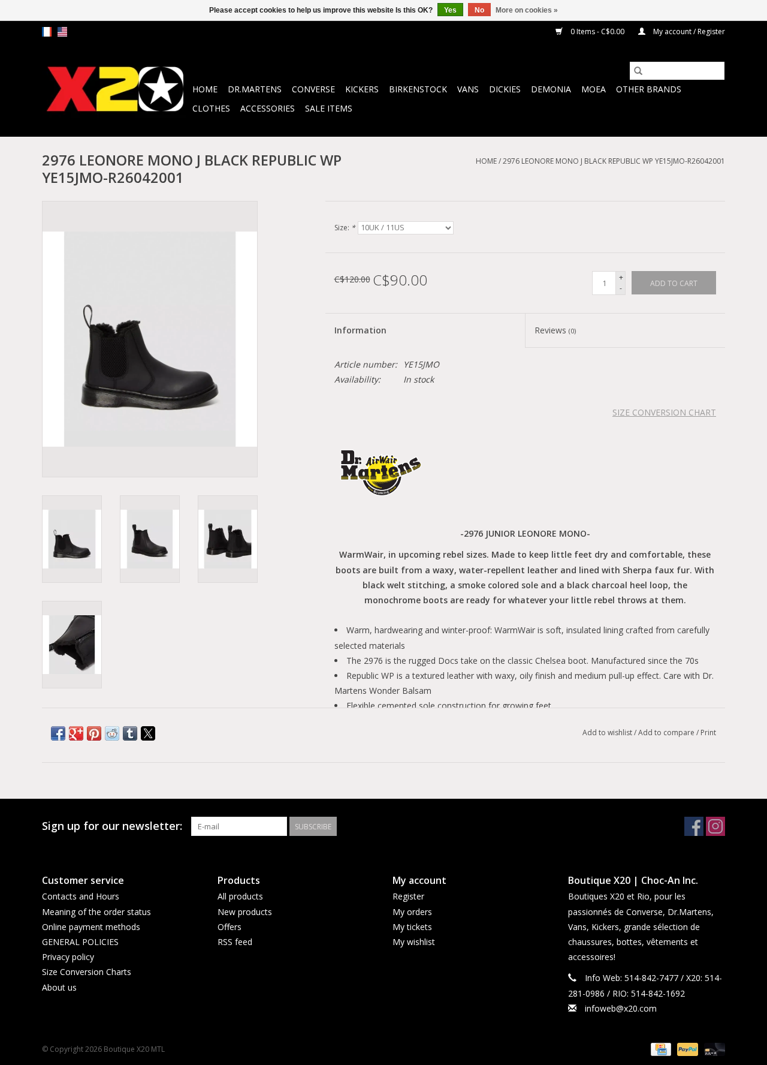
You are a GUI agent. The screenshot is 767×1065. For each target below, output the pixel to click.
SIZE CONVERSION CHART (664, 412)
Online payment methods (91, 926)
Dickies (505, 89)
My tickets (412, 926)
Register (408, 896)
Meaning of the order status (96, 911)
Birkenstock (418, 89)
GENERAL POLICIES (80, 941)
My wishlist (413, 941)
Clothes (211, 108)
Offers (229, 926)
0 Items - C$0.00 (597, 31)
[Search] (638, 70)
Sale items (328, 108)
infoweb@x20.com (621, 1008)
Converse (313, 89)
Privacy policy (68, 956)
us (62, 32)
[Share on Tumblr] (130, 733)
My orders (412, 911)
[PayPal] (686, 1048)
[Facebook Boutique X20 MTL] (693, 826)
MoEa (593, 89)
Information (360, 330)
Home (205, 89)
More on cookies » (527, 10)
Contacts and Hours (80, 896)
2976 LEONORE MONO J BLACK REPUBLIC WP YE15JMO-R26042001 (614, 161)
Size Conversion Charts (86, 971)
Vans (468, 89)
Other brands (648, 89)
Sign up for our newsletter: (112, 826)
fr (47, 32)
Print (708, 732)
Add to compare (667, 732)
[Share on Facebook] (58, 733)
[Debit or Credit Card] (712, 1048)
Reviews (555, 330)
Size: (344, 227)
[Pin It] (94, 733)
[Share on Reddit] (112, 733)
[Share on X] (148, 733)
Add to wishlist (608, 732)
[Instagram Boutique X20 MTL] (715, 826)
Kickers (362, 89)
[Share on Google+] (76, 733)
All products (240, 896)
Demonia (551, 89)
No (479, 10)
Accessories (267, 108)
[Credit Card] (660, 1048)
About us (59, 987)
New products (245, 911)
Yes (450, 10)
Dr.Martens (255, 89)
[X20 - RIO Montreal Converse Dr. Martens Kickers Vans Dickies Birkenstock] (115, 90)
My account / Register (688, 31)
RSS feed (235, 941)
